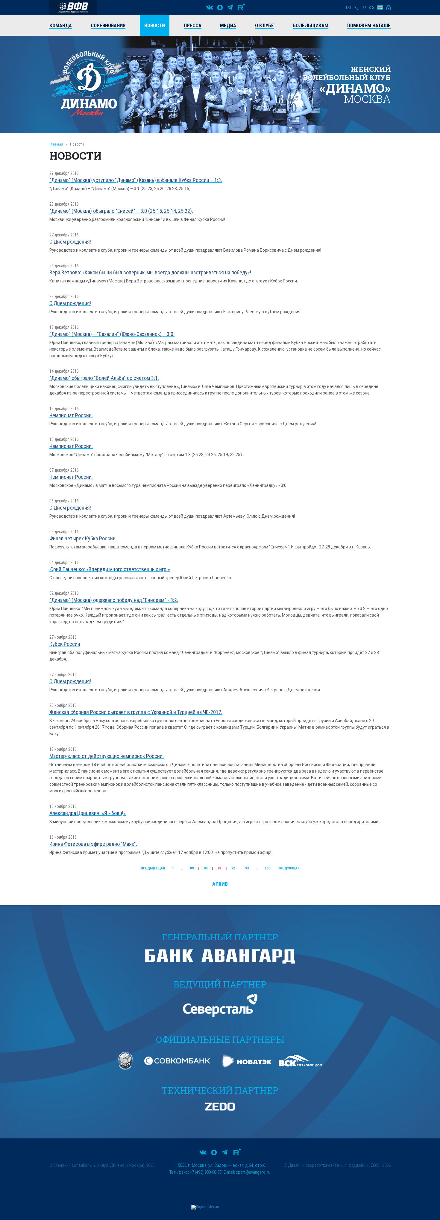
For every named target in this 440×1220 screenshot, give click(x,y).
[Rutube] (241, 7)
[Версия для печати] (371, 7)
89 (192, 868)
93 (247, 868)
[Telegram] (230, 7)
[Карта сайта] (356, 8)
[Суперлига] (73, 7)
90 (205, 868)
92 (233, 868)
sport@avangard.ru (253, 1172)
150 (267, 868)
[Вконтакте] (209, 7)
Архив (220, 884)
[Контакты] (348, 7)
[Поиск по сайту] (364, 8)
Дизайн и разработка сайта (313, 1165)
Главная (56, 144)
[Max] (220, 7)
